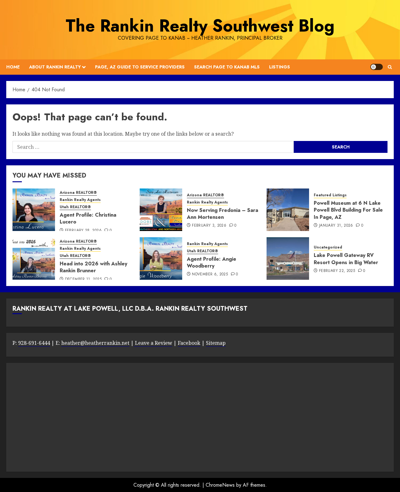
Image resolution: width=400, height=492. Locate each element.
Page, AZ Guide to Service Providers (140, 67)
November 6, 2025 (210, 274)
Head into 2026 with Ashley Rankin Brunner (93, 267)
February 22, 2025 (337, 271)
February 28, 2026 (83, 230)
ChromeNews (220, 485)
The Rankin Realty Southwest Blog (200, 25)
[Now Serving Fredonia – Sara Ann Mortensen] (161, 209)
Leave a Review (153, 342)
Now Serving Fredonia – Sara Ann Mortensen (222, 214)
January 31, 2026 (336, 225)
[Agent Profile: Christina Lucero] (33, 209)
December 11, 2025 (83, 279)
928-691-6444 (34, 342)
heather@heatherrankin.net (95, 342)
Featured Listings (330, 195)
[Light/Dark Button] (376, 67)
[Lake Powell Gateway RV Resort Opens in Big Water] (288, 258)
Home (13, 67)
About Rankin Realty (55, 67)
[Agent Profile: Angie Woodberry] (161, 258)
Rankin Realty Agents (80, 200)
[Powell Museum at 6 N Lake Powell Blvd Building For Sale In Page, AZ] (288, 209)
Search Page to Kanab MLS (227, 67)
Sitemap (216, 342)
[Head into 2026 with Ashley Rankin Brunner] (33, 258)
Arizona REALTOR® (78, 192)
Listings (279, 67)
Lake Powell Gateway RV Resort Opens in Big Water (346, 259)
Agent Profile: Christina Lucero (88, 218)
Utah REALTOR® (75, 207)
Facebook (189, 342)
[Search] (390, 67)
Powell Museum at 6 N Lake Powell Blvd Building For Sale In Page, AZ (348, 210)
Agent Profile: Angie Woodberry (211, 262)
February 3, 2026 (209, 225)
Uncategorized (328, 247)
